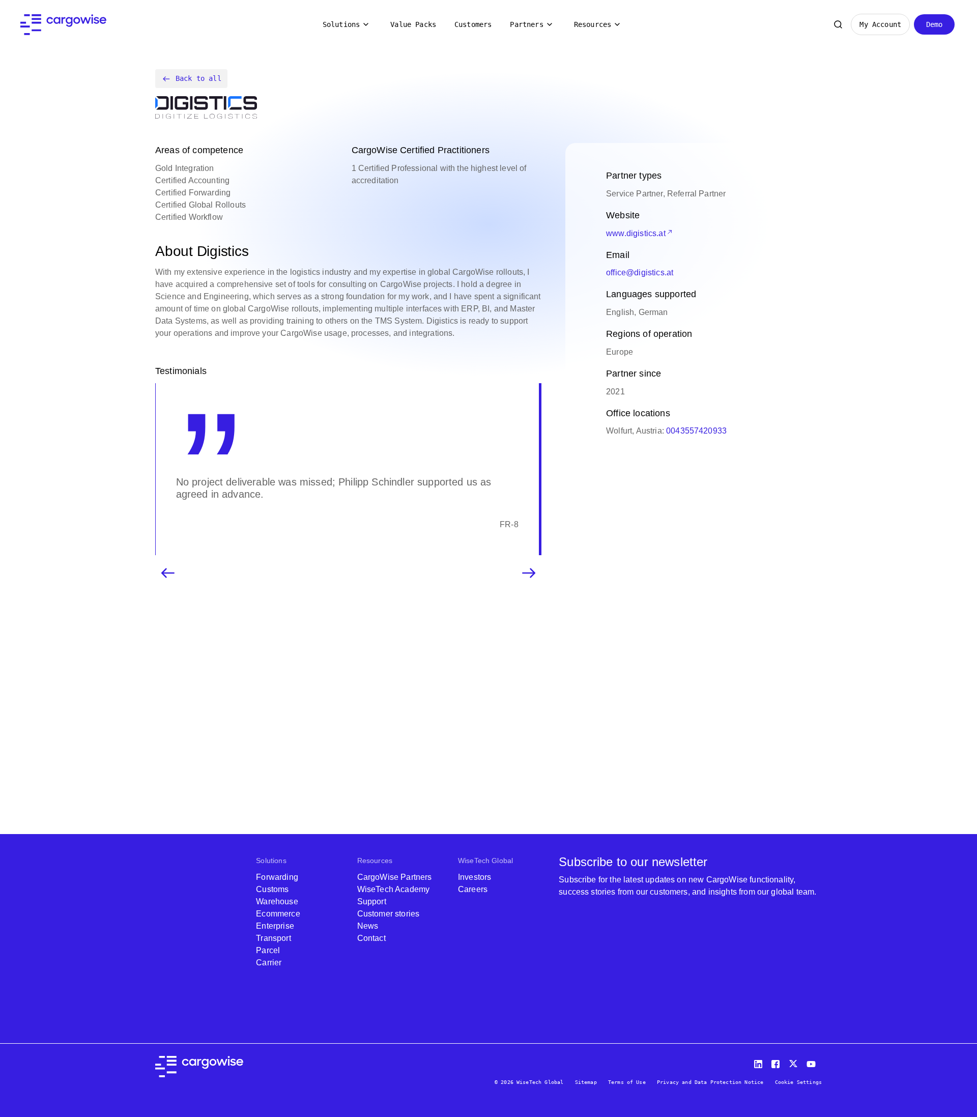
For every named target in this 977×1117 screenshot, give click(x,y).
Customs (272, 889)
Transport (273, 938)
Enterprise (275, 926)
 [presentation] (529, 573)
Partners (526, 24)
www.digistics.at (636, 233)
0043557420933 (696, 430)
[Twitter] (794, 1061)
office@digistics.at (639, 272)
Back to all (198, 78)
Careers (472, 889)
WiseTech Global (485, 860)
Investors (474, 877)
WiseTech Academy (393, 889)
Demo (934, 24)
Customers (473, 24)
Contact (371, 938)
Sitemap (586, 1082)
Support (371, 901)
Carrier (268, 962)
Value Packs (413, 24)
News (368, 926)
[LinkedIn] (759, 1061)
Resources (592, 24)
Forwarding (277, 877)
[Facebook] (777, 1061)
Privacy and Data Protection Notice (710, 1082)
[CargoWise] (63, 24)
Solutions (341, 24)
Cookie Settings (798, 1082)
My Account (880, 24)
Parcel (268, 950)
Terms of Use (627, 1082)
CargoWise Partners (394, 877)
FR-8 (509, 524)
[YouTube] (813, 1061)
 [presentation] (168, 573)
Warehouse (277, 901)
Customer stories (388, 913)
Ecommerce (278, 913)
